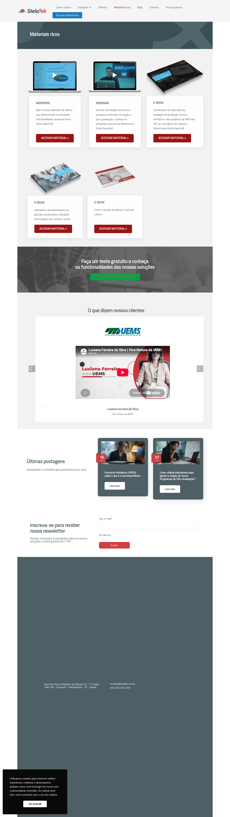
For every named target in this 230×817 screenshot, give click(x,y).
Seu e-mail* (105, 519)
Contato (154, 7)
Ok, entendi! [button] (35, 804)
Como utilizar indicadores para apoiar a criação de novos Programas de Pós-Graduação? (177, 475)
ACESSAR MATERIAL (54, 138)
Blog (140, 7)
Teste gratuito (174, 7)
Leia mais (115, 486)
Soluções (83, 7)
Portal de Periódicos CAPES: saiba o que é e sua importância (122, 474)
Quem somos (63, 7)
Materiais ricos (122, 7)
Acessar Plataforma (67, 15)
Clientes (102, 7)
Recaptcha (105, 535)
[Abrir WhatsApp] (222, 808)
